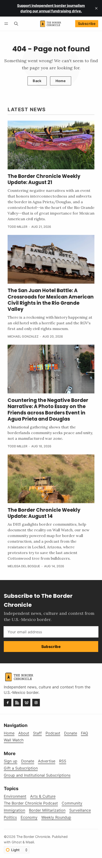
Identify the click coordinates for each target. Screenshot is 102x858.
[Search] (16, 23)
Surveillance (80, 810)
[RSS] (17, 702)
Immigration (14, 810)
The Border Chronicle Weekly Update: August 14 (44, 513)
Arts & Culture (43, 796)
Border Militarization (47, 810)
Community (72, 803)
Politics (10, 817)
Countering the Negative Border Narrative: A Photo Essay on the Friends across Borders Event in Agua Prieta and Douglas (48, 409)
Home (61, 81)
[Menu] (7, 23)
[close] (96, 8)
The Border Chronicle (33, 837)
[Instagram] (36, 702)
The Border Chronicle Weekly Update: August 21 (44, 179)
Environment (15, 796)
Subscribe (87, 24)
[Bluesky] (26, 702)
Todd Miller (17, 227)
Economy (29, 817)
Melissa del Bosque (24, 566)
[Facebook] (7, 702)
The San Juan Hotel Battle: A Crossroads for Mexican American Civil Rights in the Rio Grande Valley (51, 299)
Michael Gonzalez (23, 336)
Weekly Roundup (56, 817)
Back (37, 81)
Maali (30, 842)
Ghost (17, 842)
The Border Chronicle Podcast (31, 803)
